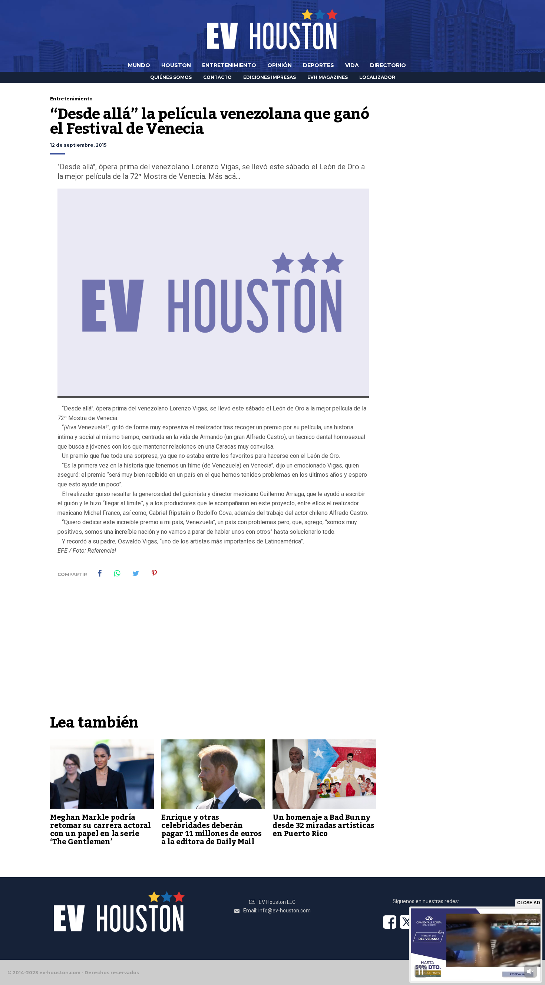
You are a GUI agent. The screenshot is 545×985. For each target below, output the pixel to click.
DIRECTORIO (388, 65)
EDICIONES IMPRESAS (269, 77)
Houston (176, 65)
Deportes (318, 65)
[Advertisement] (213, 655)
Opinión (279, 65)
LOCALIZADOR (377, 77)
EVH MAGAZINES (327, 77)
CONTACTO (217, 77)
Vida (352, 65)
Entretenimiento (229, 65)
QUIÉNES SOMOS (171, 77)
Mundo (139, 65)
